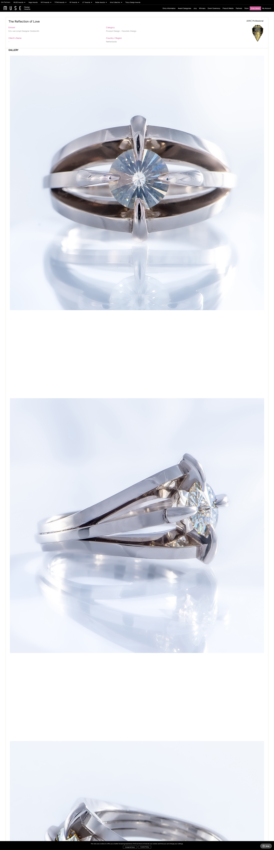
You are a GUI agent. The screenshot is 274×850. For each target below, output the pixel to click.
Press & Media (228, 8)
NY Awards (74, 2)
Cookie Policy (144, 847)
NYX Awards (45, 2)
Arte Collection (115, 2)
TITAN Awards (59, 2)
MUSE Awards (18, 2)
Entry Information (169, 8)
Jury (195, 8)
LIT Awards (86, 2)
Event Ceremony (214, 8)
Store (246, 8)
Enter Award (255, 8)
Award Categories (184, 8)
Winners (202, 8)
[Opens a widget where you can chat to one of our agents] (266, 846)
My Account (266, 8)
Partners (239, 8)
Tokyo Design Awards (132, 2)
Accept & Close (130, 847)
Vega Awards (33, 2)
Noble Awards (100, 2)
